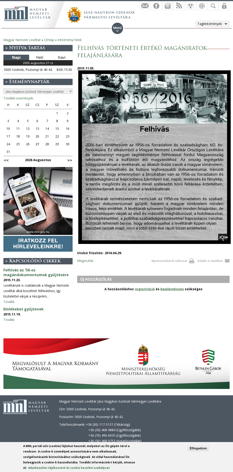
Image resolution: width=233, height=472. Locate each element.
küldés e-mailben (210, 261)
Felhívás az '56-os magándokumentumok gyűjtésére (36, 272)
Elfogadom (198, 448)
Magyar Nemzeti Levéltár (22, 40)
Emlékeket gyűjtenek (23, 309)
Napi (16, 57)
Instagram (167, 5)
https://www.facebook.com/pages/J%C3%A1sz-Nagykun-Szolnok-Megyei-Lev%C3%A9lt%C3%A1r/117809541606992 (156, 5)
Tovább (9, 302)
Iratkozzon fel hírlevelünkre (144, 5)
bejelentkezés (172, 289)
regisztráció (145, 289)
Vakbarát (190, 5)
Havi (61, 57)
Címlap (49, 40)
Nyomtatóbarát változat (169, 261)
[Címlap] (27, 14)
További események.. (18, 98)
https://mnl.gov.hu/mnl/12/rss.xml (179, 5)
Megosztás (85, 260)
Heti (39, 57)
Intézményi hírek (70, 40)
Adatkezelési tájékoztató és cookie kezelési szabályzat (69, 468)
